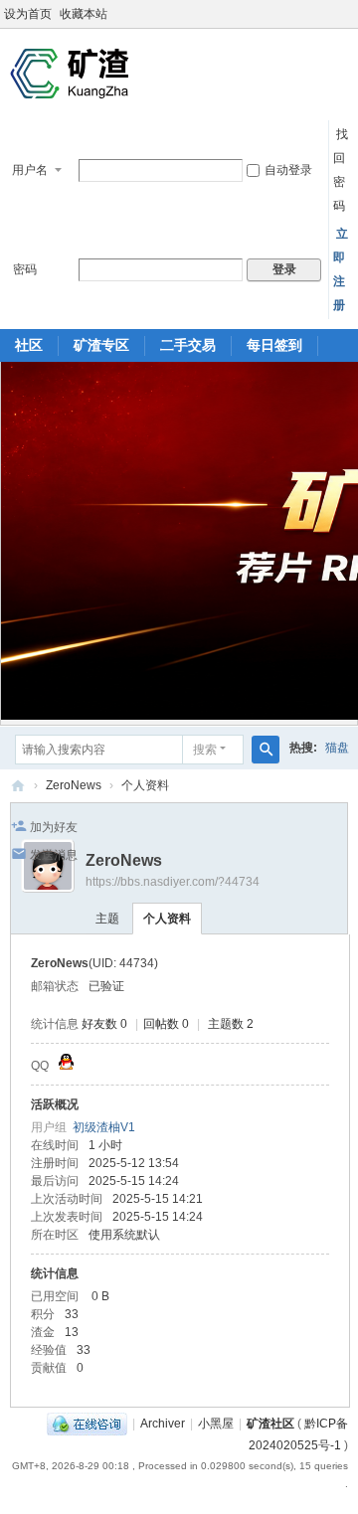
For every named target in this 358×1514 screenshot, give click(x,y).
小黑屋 (216, 1423)
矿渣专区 (101, 345)
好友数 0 (104, 1024)
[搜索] (265, 749)
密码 (25, 269)
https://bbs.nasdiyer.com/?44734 (173, 882)
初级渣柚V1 (104, 1127)
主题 (107, 918)
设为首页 (28, 14)
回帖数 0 (166, 1024)
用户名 (30, 170)
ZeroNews (73, 785)
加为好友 (54, 827)
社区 (29, 345)
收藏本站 (83, 14)
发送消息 (54, 855)
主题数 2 (231, 1024)
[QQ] (87, 1423)
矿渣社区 (18, 785)
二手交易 (188, 345)
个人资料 (167, 918)
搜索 (205, 750)
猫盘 (337, 748)
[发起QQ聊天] (66, 1066)
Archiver (162, 1423)
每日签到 (274, 345)
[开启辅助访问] (353, 14)
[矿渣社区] (69, 73)
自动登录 (288, 170)
